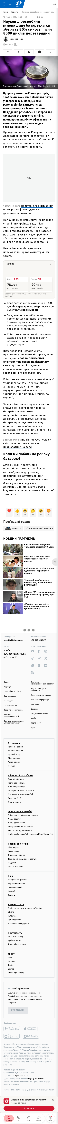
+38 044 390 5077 (38, 640)
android (12, 1028)
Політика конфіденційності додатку (42, 683)
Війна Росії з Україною (20, 775)
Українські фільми (16, 883)
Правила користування (14, 710)
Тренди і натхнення (17, 944)
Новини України (15, 750)
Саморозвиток (14, 919)
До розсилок (17, 1010)
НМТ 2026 (12, 916)
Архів (33, 718)
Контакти (35, 704)
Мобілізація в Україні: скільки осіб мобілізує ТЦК (30, 834)
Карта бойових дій (16, 783)
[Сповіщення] (54, 4)
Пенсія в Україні (15, 866)
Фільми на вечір (15, 887)
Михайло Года (16, 39)
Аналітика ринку (15, 936)
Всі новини (14, 743)
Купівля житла (14, 940)
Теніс (10, 965)
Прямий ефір (14, 754)
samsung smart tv (31, 1036)
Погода (11, 766)
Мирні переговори (16, 787)
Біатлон (11, 969)
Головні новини (15, 746)
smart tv (12, 1036)
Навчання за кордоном (18, 923)
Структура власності (40, 714)
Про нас (7, 682)
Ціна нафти (13, 847)
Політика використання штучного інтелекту (14, 722)
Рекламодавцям (10, 705)
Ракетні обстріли (16, 779)
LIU (15, 44)
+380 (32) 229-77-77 (20, 1076)
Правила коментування (41, 695)
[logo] (18, 4)
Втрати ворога (14, 802)
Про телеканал (10, 696)
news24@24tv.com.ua (13, 640)
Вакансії (34, 709)
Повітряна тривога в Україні (21, 790)
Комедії (11, 891)
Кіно (10, 876)
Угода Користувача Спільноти (39, 689)
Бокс (10, 957)
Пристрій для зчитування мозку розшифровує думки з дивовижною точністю (28, 209)
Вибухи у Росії (14, 798)
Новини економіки (18, 843)
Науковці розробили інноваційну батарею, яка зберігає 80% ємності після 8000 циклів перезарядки (38, 12)
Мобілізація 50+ (15, 819)
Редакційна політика (12, 691)
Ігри (33, 728)
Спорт (11, 953)
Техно (6, 12)
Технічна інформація (40, 700)
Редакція (7, 687)
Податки (12, 863)
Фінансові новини (16, 855)
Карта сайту (36, 723)
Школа (11, 912)
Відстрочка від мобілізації (20, 830)
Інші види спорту (16, 973)
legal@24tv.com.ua (36, 1078)
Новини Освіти (16, 904)
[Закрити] (53, 1100)
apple (31, 1028)
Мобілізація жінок (16, 823)
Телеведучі (8, 701)
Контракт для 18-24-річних (20, 826)
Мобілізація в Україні (20, 811)
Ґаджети (15, 12)
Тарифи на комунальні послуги (22, 859)
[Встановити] (29, 1104)
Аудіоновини (14, 762)
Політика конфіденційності (11, 715)
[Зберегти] (50, 52)
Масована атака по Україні (20, 794)
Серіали (11, 895)
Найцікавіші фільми (17, 880)
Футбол (11, 961)
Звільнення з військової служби (23, 815)
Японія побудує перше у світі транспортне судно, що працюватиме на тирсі (27, 443)
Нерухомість (15, 933)
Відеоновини (14, 758)
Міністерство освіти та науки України (25, 908)
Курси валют (14, 851)
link (33, 651)
